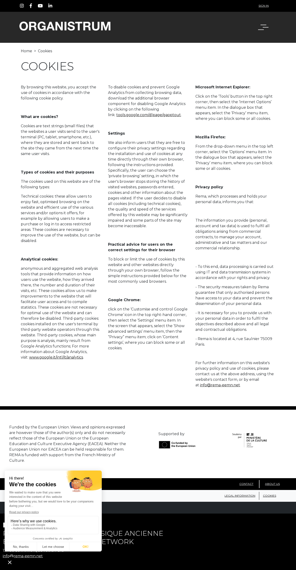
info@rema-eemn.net (220, 385)
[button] (266, 27)
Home (26, 51)
